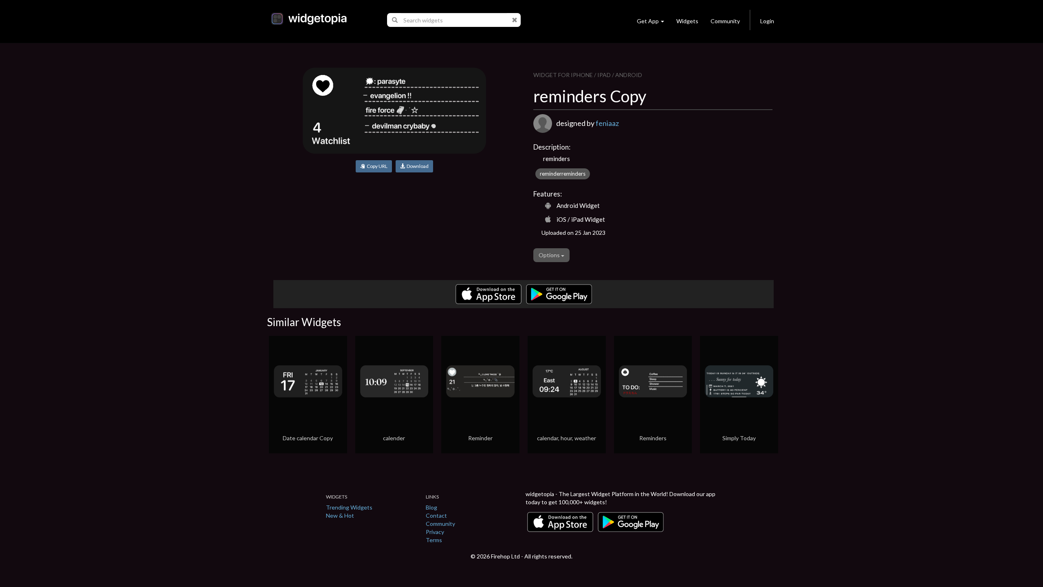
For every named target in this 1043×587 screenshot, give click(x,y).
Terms (434, 539)
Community (725, 21)
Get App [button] (648, 21)
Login (767, 21)
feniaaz (607, 123)
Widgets (687, 21)
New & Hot (340, 515)
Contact (436, 515)
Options (550, 255)
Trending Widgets (349, 507)
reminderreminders (562, 173)
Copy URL (376, 166)
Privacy (435, 531)
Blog (431, 507)
